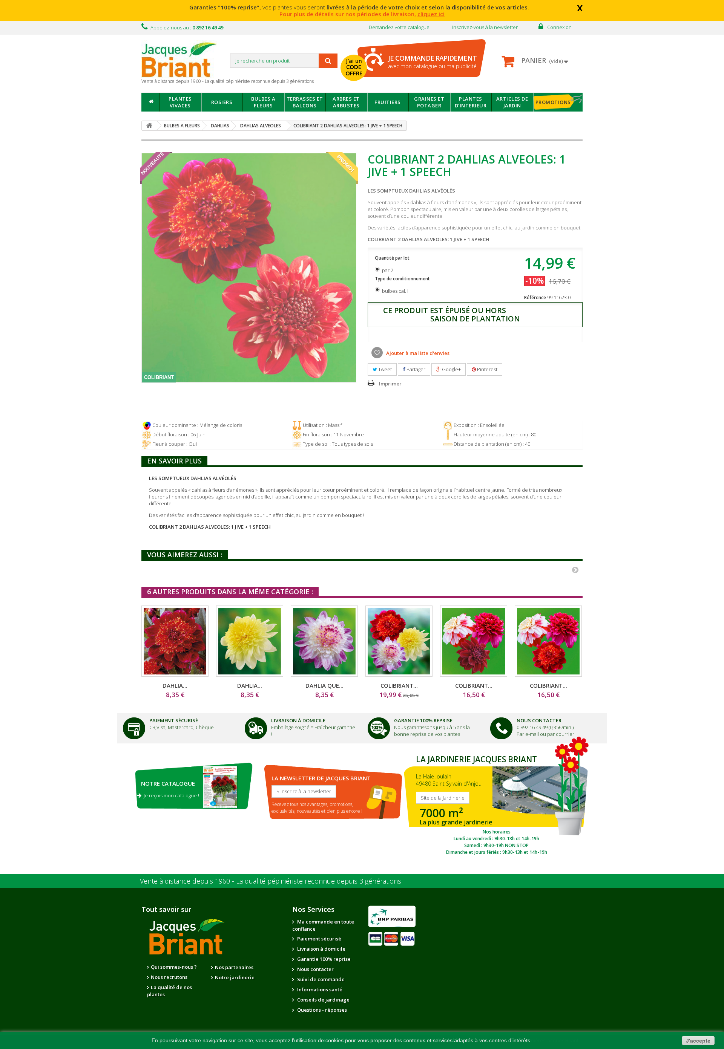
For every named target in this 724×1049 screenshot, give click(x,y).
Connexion (559, 27)
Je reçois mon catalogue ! (170, 795)
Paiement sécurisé (318, 938)
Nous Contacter (539, 720)
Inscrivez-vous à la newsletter (485, 27)
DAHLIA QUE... (324, 685)
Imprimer (390, 383)
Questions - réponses (321, 1009)
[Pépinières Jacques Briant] (182, 59)
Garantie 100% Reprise (423, 720)
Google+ (451, 369)
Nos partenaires (234, 967)
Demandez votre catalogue (399, 27)
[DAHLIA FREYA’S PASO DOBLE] (249, 641)
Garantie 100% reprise (323, 959)
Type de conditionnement (403, 278)
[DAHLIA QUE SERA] (324, 641)
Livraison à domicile (298, 720)
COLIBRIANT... (399, 685)
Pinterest (486, 369)
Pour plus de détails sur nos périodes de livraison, (362, 14)
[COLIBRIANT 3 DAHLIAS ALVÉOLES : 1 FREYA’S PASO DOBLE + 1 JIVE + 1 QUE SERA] (399, 641)
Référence (535, 297)
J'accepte (698, 1041)
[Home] (150, 102)
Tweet (384, 369)
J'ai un (353, 67)
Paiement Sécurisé (173, 720)
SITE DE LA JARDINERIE (496, 803)
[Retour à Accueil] (149, 125)
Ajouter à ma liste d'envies (417, 353)
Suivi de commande (320, 979)
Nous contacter (315, 969)
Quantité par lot (393, 258)
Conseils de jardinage (323, 999)
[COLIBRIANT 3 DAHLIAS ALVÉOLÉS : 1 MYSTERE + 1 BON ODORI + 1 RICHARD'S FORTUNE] (473, 641)
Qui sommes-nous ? (174, 966)
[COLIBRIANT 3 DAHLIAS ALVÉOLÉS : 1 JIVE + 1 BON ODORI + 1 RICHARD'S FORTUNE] (548, 641)
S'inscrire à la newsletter (303, 791)
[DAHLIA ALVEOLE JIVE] (175, 641)
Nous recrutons (169, 977)
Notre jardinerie (235, 977)
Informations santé (319, 989)
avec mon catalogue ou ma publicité (432, 62)
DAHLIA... (175, 685)
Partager (415, 369)
